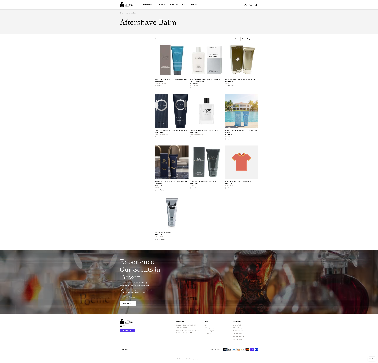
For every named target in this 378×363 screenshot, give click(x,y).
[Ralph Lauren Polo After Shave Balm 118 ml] (241, 162)
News (206, 325)
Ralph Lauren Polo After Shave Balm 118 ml (238, 181)
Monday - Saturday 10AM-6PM (186, 325)
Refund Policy (237, 333)
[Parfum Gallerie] (127, 321)
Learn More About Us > (128, 297)
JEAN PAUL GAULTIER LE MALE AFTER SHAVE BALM (171, 79)
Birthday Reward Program (213, 328)
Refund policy (237, 339)
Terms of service (238, 331)
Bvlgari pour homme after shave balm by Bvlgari (240, 79)
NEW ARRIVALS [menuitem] (173, 5)
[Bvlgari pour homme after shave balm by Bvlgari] (241, 60)
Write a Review (238, 325)
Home (121, 13)
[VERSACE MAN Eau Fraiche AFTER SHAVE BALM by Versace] (241, 111)
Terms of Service (238, 336)
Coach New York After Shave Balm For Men (203, 181)
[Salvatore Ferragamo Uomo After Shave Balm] (206, 111)
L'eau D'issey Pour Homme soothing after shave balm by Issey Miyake (205, 80)
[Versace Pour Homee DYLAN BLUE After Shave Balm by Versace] (172, 162)
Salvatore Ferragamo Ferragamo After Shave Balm (171, 130)
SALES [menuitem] (183, 5)
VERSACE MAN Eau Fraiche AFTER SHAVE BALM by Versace (241, 131)
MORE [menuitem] (193, 5)
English (127, 349)
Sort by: (237, 39)
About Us (208, 333)
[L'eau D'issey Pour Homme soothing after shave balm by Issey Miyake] (206, 60)
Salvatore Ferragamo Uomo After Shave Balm (204, 130)
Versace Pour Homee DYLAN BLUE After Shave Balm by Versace (171, 182)
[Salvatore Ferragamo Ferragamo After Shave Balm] (172, 111)
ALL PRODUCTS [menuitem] (147, 5)
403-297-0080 (181, 328)
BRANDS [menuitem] (160, 5)
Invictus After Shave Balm (163, 232)
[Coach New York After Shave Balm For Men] (206, 162)
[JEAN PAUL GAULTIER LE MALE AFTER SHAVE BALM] (172, 60)
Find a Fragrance (210, 331)
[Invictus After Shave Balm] (172, 213)
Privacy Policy (237, 328)
